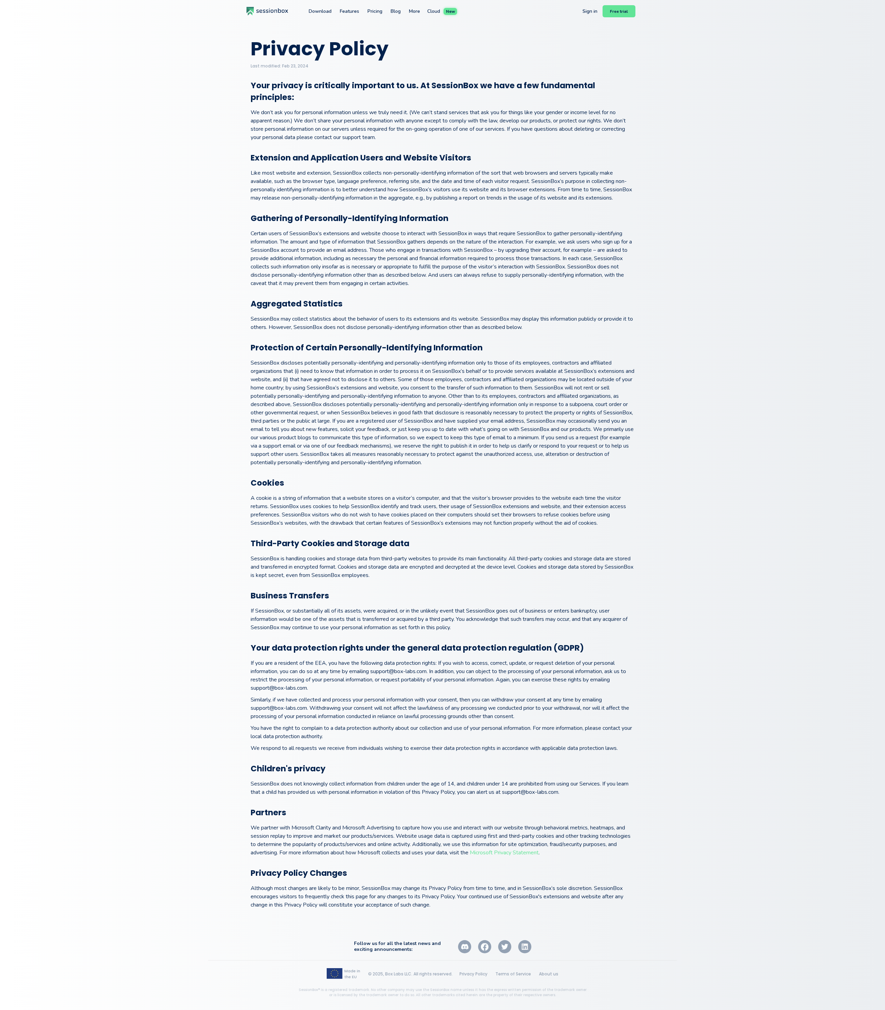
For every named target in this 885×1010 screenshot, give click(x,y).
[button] (619, 11)
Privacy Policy (473, 974)
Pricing (374, 11)
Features (349, 11)
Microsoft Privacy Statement (504, 852)
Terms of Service (513, 974)
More (414, 11)
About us (548, 974)
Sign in (590, 11)
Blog (396, 11)
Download (320, 11)
